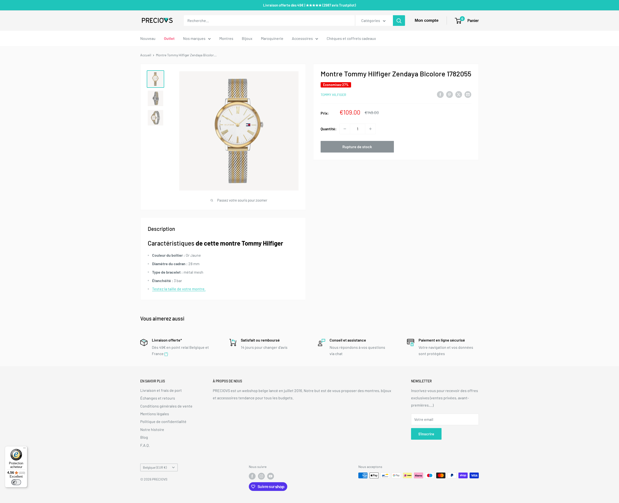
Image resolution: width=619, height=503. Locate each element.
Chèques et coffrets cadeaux (351, 38)
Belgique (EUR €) (155, 467)
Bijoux (247, 38)
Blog (144, 437)
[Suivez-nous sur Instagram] (261, 476)
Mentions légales (154, 413)
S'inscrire (426, 433)
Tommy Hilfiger (333, 95)
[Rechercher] (399, 20)
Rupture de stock (357, 146)
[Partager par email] (467, 94)
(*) (166, 353)
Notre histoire (152, 429)
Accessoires (302, 38)
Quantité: (329, 128)
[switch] (16, 482)
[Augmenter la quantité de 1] (370, 129)
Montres (226, 38)
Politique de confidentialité (163, 421)
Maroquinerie (272, 38)
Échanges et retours (157, 398)
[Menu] (24, 449)
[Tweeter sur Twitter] (458, 94)
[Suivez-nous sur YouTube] (270, 476)
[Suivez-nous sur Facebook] (252, 476)
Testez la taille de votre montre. (179, 288)
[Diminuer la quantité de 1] (345, 129)
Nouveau (147, 38)
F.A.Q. (145, 445)
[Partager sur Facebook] (440, 94)
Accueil (145, 55)
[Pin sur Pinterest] (449, 94)
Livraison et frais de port (161, 390)
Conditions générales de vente (166, 406)
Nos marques (194, 38)
